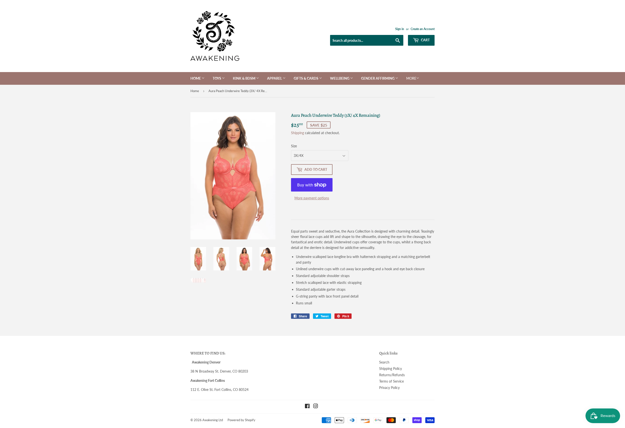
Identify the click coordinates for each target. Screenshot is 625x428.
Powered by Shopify (241, 420)
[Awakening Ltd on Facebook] (307, 407)
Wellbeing (340, 78)
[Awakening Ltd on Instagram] (315, 407)
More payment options (311, 198)
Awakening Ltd (212, 420)
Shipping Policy (390, 368)
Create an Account (423, 29)
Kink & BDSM (244, 78)
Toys (217, 78)
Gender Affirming (378, 78)
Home (196, 78)
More (411, 78)
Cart (425, 40)
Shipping (297, 133)
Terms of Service (391, 381)
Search (384, 362)
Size (294, 146)
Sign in (399, 29)
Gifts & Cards (306, 78)
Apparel (275, 78)
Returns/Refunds (392, 375)
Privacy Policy (389, 387)
